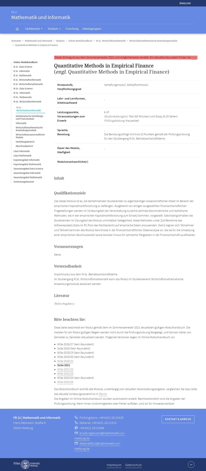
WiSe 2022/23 (65, 374)
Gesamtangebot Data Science (28, 168)
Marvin (103, 394)
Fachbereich (32, 29)
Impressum (114, 465)
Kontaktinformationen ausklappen (191, 464)
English (185, 3)
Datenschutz (133, 465)
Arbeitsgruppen (91, 29)
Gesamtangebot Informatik (27, 173)
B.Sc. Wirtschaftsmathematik (28, 84)
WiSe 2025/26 (65, 382)
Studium (53, 29)
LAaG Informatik (22, 151)
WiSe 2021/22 (65, 370)
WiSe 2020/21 (65, 361)
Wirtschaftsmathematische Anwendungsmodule (153, 40)
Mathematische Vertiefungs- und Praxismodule (30, 117)
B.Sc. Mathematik (22, 75)
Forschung (72, 29)
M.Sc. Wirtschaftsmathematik (111, 40)
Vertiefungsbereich (25, 141)
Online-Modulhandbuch (80, 40)
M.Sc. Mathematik (23, 97)
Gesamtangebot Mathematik (28, 177)
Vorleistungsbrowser (24, 181)
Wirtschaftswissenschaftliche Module (30, 136)
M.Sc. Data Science (23, 88)
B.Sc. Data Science (23, 66)
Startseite (16, 40)
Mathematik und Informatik (38, 40)
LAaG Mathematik (22, 155)
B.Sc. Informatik (22, 71)
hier (194, 57)
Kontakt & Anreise (178, 419)
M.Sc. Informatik (22, 92)
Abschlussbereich (24, 146)
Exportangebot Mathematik (27, 164)
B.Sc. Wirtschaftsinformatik (27, 79)
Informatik (21, 123)
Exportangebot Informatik (26, 160)
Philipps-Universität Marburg (27, 464)
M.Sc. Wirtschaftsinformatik (27, 101)
